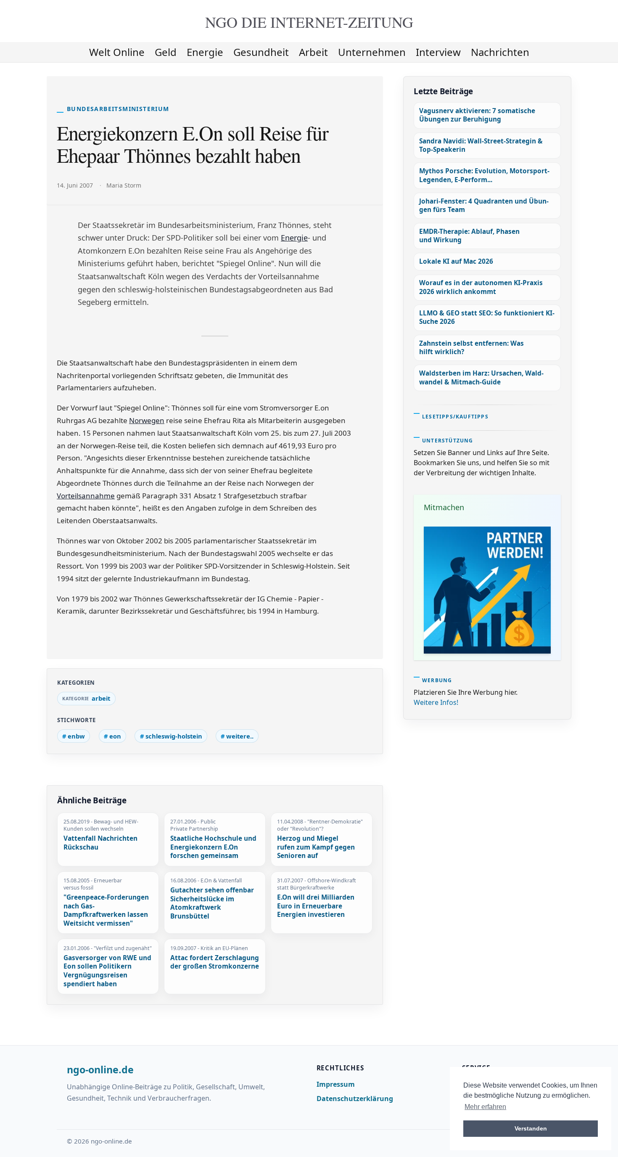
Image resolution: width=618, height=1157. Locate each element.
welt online (117, 52)
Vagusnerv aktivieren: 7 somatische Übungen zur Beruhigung (477, 115)
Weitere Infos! (436, 702)
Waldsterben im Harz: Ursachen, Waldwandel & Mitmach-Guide (481, 377)
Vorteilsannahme (86, 495)
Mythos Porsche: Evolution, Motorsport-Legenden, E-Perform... (484, 175)
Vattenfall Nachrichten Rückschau (100, 843)
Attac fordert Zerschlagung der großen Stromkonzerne (214, 962)
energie (205, 52)
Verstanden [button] (531, 1128)
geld (166, 52)
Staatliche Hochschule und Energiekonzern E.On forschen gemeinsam (213, 847)
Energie (294, 238)
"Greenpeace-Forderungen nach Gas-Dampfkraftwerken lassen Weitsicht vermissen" (106, 910)
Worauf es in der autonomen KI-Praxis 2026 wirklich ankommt (481, 287)
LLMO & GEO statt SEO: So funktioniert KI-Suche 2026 (487, 317)
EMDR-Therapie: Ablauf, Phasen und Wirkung (469, 235)
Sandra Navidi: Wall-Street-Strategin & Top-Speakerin (481, 145)
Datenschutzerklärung (355, 1098)
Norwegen (146, 420)
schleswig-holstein (173, 736)
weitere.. (240, 736)
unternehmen (372, 52)
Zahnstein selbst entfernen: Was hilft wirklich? (471, 347)
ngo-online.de (100, 1070)
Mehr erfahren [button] (485, 1106)
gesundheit (261, 52)
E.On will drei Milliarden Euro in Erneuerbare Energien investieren (315, 906)
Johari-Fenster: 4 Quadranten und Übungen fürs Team (484, 205)
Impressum (336, 1084)
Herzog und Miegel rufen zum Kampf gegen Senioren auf (316, 847)
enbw (76, 736)
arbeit (313, 52)
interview (438, 52)
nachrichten (500, 52)
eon (115, 736)
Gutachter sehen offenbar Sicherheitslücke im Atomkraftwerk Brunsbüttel (212, 903)
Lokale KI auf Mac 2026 (456, 261)
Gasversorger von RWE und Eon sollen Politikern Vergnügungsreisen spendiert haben (107, 971)
